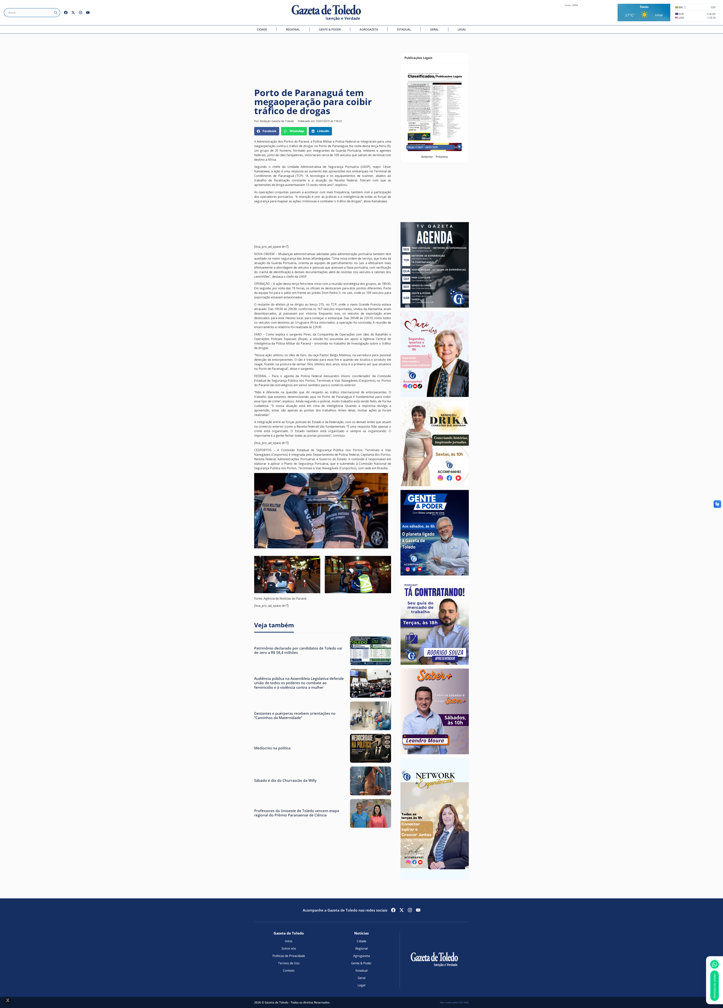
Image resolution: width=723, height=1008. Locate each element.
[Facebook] (66, 12)
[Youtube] (88, 12)
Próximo (442, 157)
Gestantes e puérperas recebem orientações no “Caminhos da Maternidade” (295, 715)
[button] (266, 131)
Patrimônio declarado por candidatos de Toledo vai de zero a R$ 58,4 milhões (298, 650)
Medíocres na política (272, 747)
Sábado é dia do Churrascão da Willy (285, 780)
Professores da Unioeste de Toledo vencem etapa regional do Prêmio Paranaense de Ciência (296, 813)
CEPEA (575, 5)
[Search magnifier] (55, 12)
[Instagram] (80, 12)
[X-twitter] (73, 12)
